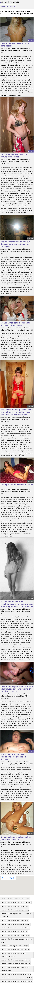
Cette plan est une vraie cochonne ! (16, 485)
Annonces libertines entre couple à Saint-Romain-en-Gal (15, 968)
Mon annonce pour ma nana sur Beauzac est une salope (15, 324)
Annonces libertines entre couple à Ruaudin (15, 924)
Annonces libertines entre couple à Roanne (15, 949)
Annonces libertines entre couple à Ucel (14, 931)
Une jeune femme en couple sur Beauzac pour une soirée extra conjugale (15, 244)
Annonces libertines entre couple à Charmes (16, 960)
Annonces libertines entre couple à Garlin (14, 906)
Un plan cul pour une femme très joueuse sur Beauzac (15, 838)
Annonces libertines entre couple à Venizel (15, 899)
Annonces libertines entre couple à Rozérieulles (17, 981)
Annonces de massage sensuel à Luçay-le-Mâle (16, 978)
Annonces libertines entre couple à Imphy (15, 920)
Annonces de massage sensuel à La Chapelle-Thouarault (16, 915)
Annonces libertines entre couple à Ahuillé (15, 928)
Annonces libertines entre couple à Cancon (15, 935)
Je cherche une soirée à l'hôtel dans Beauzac (14, 44)
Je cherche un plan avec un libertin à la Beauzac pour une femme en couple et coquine (16, 688)
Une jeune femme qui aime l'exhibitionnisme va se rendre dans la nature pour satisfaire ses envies (16, 604)
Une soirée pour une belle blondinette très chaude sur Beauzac (13, 756)
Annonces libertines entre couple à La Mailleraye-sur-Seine (13, 954)
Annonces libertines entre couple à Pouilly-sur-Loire (16, 940)
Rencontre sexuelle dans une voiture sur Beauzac (13, 155)
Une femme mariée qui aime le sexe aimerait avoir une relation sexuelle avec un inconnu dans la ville (17, 412)
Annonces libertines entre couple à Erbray (15, 910)
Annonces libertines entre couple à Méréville (16, 974)
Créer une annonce (8, 6)
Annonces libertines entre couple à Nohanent (16, 902)
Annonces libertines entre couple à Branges (15, 964)
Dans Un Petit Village (9, 2)
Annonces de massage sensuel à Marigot (14, 946)
